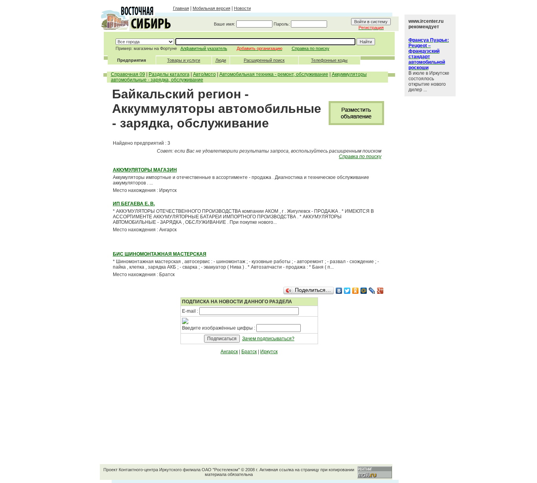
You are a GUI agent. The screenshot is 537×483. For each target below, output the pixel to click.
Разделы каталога (169, 74)
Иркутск (269, 351)
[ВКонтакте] (339, 291)
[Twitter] (347, 291)
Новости (242, 8)
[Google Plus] (380, 291)
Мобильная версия (211, 8)
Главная (181, 8)
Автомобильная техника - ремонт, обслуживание (273, 74)
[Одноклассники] (355, 291)
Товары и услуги (183, 60)
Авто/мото (204, 74)
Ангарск (229, 351)
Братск (249, 351)
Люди (220, 60)
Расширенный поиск (264, 60)
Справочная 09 (128, 74)
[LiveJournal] (372, 291)
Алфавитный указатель (203, 48)
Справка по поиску (310, 48)
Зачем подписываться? (268, 338)
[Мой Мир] (364, 291)
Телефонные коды (329, 60)
